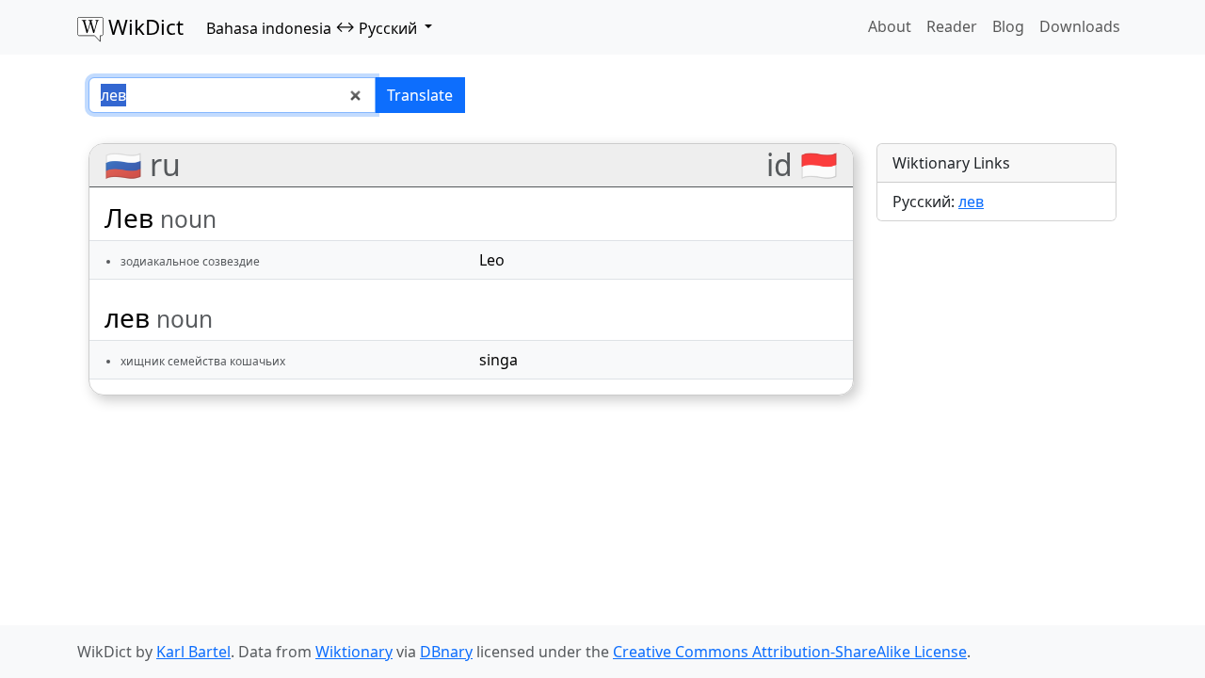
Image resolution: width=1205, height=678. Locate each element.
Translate (420, 95)
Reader (951, 26)
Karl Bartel (193, 651)
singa (498, 359)
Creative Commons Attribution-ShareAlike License (790, 651)
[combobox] (232, 95)
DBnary (446, 651)
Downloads (1079, 26)
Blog (1008, 26)
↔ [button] (311, 27)
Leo (492, 260)
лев (971, 201)
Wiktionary (354, 651)
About (889, 26)
